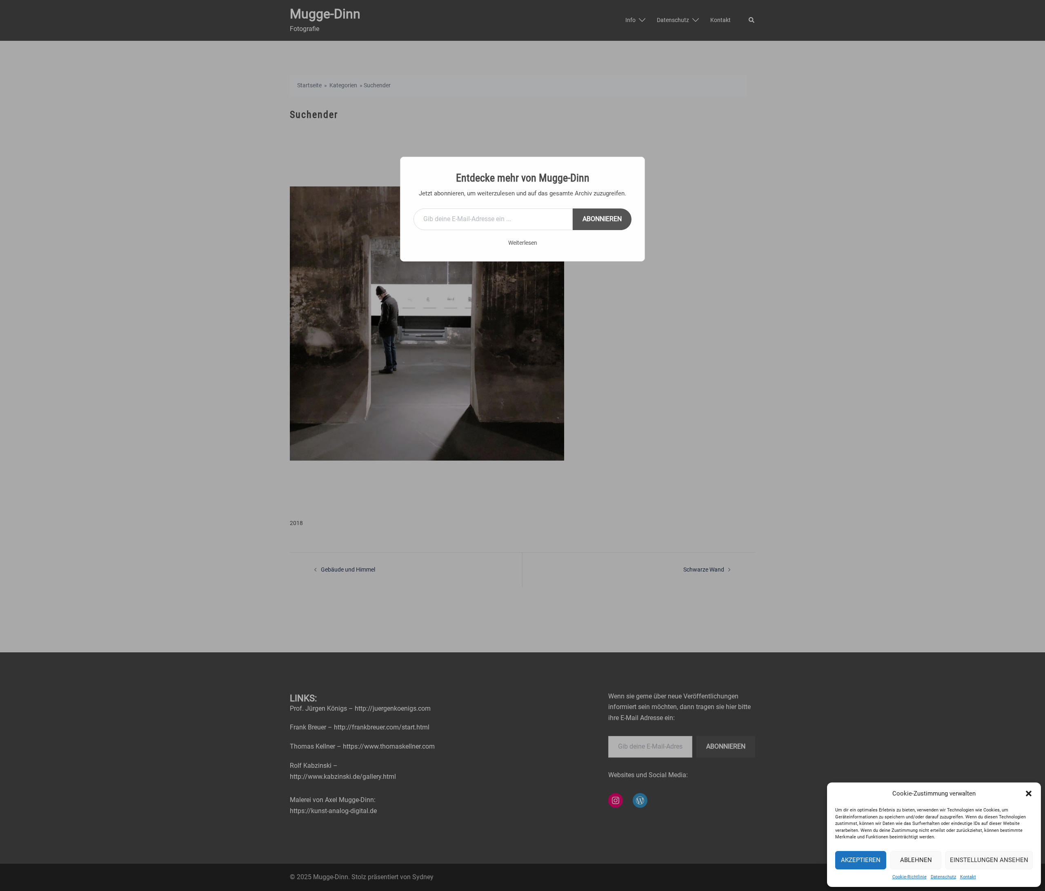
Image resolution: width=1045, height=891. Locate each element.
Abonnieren (602, 219)
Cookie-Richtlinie (909, 877)
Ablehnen (916, 860)
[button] (1029, 793)
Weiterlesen (522, 242)
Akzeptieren (860, 860)
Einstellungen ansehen (989, 860)
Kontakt (968, 877)
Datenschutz (943, 877)
